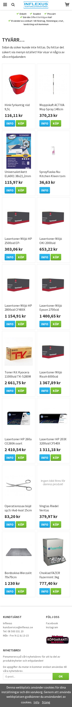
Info (9, 123)
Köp (21, 123)
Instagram (52, 627)
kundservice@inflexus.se (18, 627)
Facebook (52, 623)
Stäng (46, 702)
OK (61, 676)
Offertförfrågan (39, 17)
